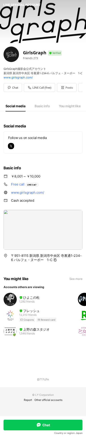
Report (28, 400)
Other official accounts (48, 400)
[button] (67, 87)
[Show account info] (55, 53)
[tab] (16, 106)
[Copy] (55, 260)
